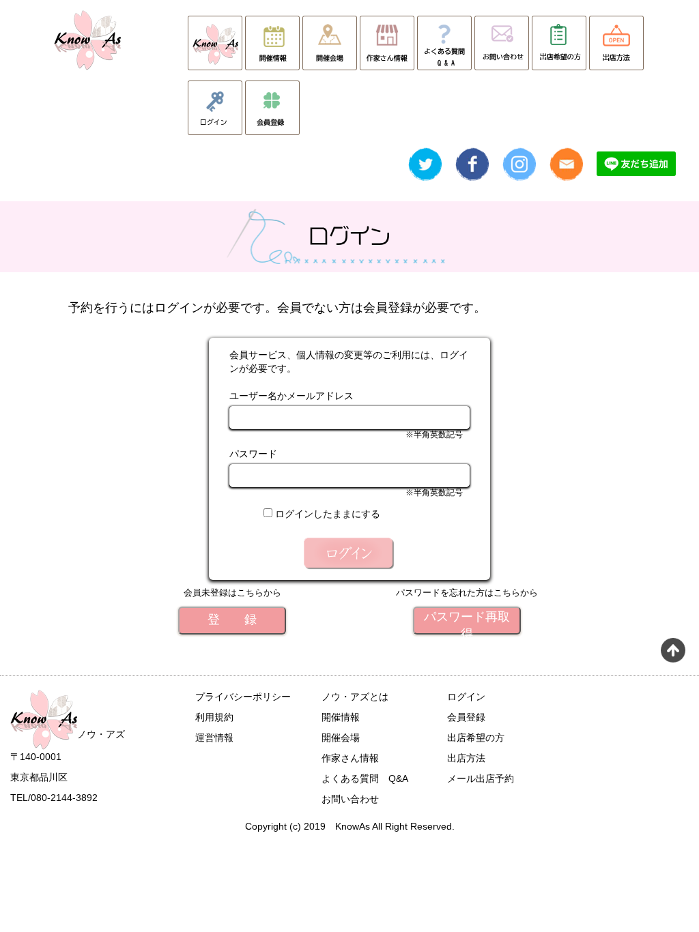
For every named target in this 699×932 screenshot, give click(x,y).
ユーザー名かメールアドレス (291, 395)
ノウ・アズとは (355, 696)
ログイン (466, 696)
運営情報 (214, 737)
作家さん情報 (350, 758)
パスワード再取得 (467, 622)
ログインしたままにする (327, 513)
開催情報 (341, 717)
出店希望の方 (475, 737)
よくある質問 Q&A (365, 778)
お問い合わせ (350, 798)
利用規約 (214, 717)
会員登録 (466, 717)
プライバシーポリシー (243, 696)
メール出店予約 (480, 778)
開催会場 (341, 737)
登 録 (232, 619)
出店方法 (466, 758)
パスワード (253, 453)
